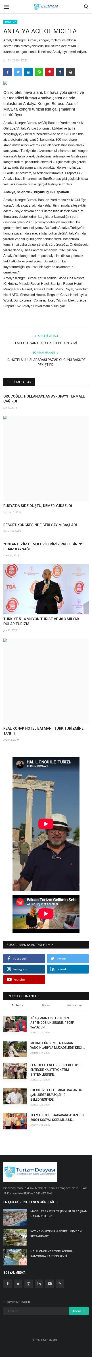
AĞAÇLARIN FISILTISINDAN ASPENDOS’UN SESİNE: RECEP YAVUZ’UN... (52, 1022)
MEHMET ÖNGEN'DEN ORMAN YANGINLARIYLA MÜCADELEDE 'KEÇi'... (57, 1045)
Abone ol (78, 1311)
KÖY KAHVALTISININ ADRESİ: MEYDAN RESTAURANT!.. (56, 1234)
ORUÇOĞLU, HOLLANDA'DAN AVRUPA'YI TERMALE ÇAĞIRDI (44, 398)
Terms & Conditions (44, 1340)
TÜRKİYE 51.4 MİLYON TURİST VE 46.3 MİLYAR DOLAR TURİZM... (41, 621)
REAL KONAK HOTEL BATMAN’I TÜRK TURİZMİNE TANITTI (43, 730)
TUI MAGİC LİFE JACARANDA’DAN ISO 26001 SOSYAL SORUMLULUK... (57, 1117)
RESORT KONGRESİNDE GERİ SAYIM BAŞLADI (40, 525)
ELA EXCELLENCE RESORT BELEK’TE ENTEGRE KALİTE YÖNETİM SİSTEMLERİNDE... (56, 1069)
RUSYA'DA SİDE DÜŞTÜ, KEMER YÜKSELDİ (37, 506)
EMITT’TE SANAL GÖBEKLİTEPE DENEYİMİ (46, 343)
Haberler (10, 21)
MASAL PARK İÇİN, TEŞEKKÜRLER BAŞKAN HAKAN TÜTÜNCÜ (58, 1214)
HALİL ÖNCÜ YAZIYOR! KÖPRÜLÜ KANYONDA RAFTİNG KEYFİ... (52, 1254)
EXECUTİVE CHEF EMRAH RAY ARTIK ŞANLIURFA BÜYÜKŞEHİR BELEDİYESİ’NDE (56, 1094)
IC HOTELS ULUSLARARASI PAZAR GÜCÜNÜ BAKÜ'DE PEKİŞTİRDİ (46, 362)
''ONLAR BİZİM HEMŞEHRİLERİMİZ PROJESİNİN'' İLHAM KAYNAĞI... (43, 546)
